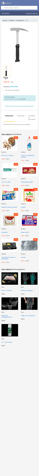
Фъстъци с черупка (7, 155)
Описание (9, 116)
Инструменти (20, 20)
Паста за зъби (5, 182)
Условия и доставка (32, 117)
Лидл (2, 287)
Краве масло (25, 232)
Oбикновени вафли (27, 182)
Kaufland (11, 20)
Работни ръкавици (27, 290)
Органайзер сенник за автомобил (8, 258)
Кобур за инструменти (28, 315)
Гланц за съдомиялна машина (27, 156)
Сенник (23, 257)
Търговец (21, 116)
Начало (5, 20)
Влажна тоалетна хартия (9, 207)
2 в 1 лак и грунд (6, 342)
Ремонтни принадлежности (6, 316)
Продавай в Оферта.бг (32, 13)
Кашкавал (4, 232)
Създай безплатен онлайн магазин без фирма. (19, 106)
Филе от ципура (6, 290)
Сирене (23, 207)
